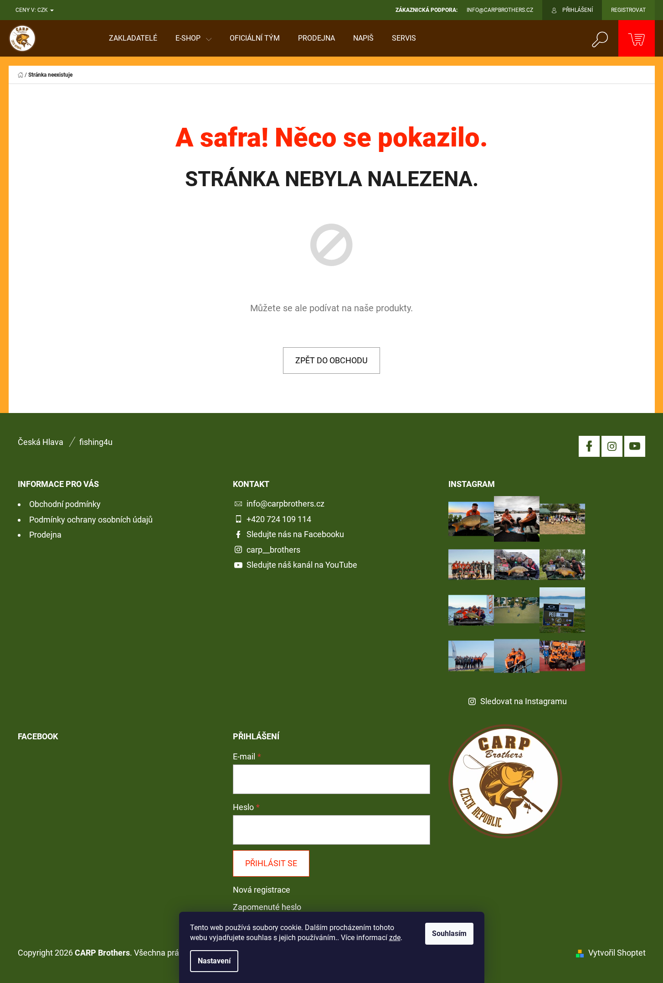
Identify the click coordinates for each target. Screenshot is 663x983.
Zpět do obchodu (331, 360)
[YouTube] (634, 446)
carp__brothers (273, 549)
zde (395, 937)
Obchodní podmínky (65, 504)
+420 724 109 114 (279, 519)
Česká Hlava (40, 442)
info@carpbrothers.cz (285, 503)
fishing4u (96, 442)
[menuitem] (133, 38)
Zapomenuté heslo (267, 907)
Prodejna (45, 534)
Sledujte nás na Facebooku (295, 534)
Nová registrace (261, 889)
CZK (43, 10)
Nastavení (214, 961)
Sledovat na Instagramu (523, 701)
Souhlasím (449, 933)
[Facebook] (589, 446)
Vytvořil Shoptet (617, 952)
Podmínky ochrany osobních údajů (91, 519)
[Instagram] (611, 446)
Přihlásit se (271, 863)
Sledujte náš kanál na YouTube (302, 565)
